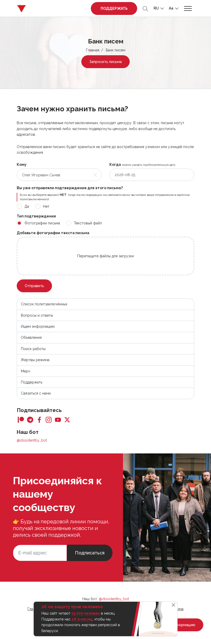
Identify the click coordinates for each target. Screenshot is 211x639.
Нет (46, 206)
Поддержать (114, 8)
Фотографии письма (42, 223)
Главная (92, 50)
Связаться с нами (36, 393)
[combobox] (59, 175)
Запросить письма (105, 62)
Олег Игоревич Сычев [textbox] (41, 175)
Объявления (31, 337)
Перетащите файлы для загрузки (105, 256)
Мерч (25, 371)
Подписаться (89, 552)
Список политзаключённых (44, 304)
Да (26, 206)
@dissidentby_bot (32, 440)
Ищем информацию (38, 326)
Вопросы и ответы (37, 315)
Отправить (34, 286)
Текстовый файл (88, 223)
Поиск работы (33, 349)
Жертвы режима (35, 360)
